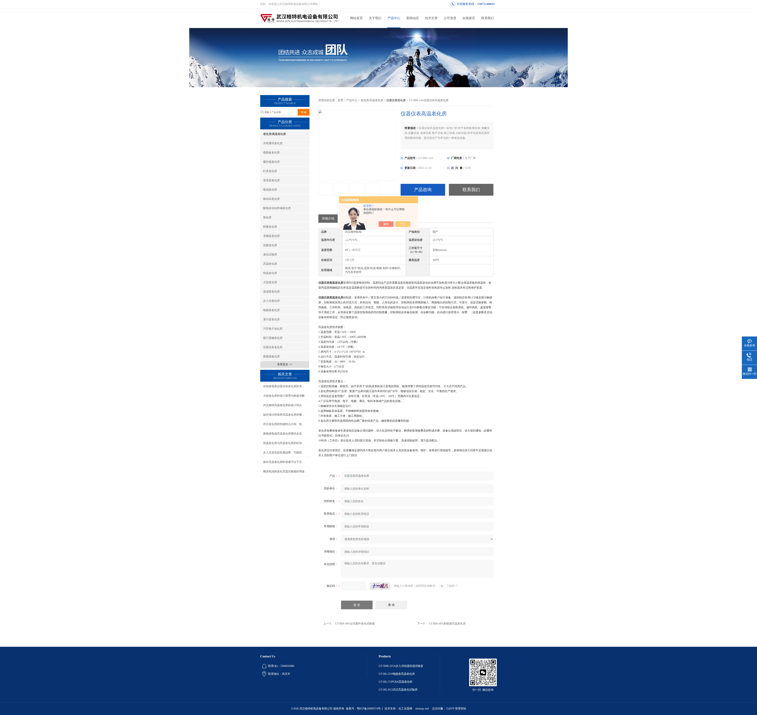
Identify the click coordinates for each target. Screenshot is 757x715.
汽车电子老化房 (272, 328)
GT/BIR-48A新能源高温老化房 (447, 623)
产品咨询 (423, 189)
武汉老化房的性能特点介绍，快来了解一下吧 (286, 424)
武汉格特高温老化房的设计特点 (282, 405)
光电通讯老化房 (272, 143)
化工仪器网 (405, 708)
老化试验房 (270, 254)
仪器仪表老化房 (272, 347)
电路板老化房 (271, 152)
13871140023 (486, 4)
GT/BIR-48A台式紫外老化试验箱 (355, 623)
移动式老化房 (271, 198)
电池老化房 (270, 189)
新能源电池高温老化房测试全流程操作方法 (286, 433)
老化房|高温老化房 (274, 134)
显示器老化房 (271, 319)
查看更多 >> (284, 364)
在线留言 (468, 18)
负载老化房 (270, 245)
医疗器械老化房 (272, 337)
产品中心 (394, 18)
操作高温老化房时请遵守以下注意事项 (286, 462)
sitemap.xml (422, 708)
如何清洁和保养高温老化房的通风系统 (286, 414)
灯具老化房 (270, 171)
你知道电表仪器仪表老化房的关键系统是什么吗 (286, 386)
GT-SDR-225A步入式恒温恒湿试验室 (401, 666)
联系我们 (487, 18)
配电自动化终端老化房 (277, 208)
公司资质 (450, 18)
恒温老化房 (270, 273)
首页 (340, 100)
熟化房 (267, 217)
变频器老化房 (271, 236)
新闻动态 (412, 18)
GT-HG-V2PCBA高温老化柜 (395, 681)
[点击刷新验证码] (380, 586)
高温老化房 (270, 263)
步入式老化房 (271, 300)
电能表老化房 (271, 310)
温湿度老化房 (271, 291)
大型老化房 (270, 282)
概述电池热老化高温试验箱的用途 (284, 471)
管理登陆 (460, 708)
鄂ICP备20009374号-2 (370, 708)
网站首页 (356, 18)
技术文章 (431, 18)
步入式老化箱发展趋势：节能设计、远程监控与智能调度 (286, 452)
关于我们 (375, 18)
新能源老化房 (271, 356)
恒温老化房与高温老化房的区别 (282, 443)
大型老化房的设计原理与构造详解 (284, 395)
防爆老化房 (270, 226)
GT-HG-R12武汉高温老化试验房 (398, 689)
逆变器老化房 (271, 180)
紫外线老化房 (271, 161)
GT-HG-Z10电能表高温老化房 (397, 673)
